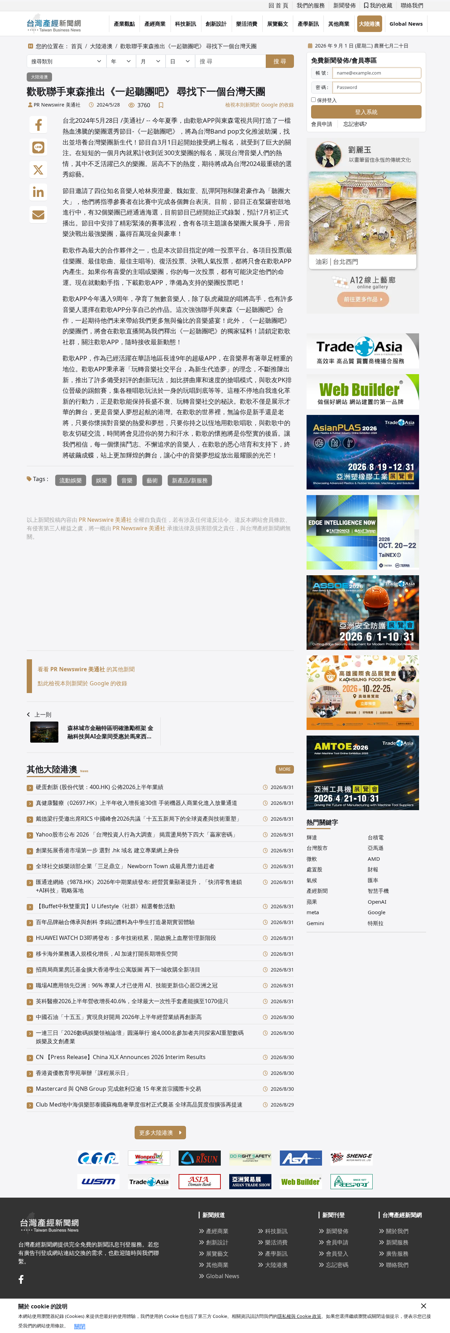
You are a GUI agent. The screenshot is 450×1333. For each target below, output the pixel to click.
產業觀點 (124, 23)
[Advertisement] (160, 601)
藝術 (152, 480)
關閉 (79, 1326)
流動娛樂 (70, 480)
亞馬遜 (376, 847)
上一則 (42, 714)
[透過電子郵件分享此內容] (38, 215)
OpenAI (377, 901)
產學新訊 (308, 23)
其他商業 (338, 23)
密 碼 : (322, 87)
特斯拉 (376, 923)
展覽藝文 (277, 23)
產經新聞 (317, 890)
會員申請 (321, 123)
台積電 (376, 837)
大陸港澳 (369, 23)
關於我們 (397, 1231)
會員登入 (337, 1253)
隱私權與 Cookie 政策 (299, 1316)
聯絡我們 (412, 5)
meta (313, 912)
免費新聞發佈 (330, 60)
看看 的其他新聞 (86, 669)
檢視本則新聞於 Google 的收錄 (259, 104)
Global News (406, 23)
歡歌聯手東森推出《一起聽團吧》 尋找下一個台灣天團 (188, 46)
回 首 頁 (278, 5)
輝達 (312, 837)
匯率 (373, 880)
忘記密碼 (337, 1265)
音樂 (127, 480)
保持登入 (326, 100)
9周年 (120, 298)
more (285, 769)
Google (376, 912)
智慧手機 (378, 890)
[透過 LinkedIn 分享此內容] (38, 192)
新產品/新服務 (190, 480)
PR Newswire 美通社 (57, 104)
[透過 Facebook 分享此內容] (38, 125)
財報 (373, 869)
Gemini (315, 923)
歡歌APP (75, 358)
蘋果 (312, 901)
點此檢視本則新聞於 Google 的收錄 (82, 683)
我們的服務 (311, 5)
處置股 (314, 869)
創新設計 (216, 23)
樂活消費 (246, 23)
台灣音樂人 (247, 152)
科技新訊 (185, 23)
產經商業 (155, 23)
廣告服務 (397, 1253)
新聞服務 (397, 1242)
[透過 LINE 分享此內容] (38, 147)
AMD (374, 858)
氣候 (312, 880)
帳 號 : (322, 73)
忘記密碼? (355, 123)
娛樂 (101, 480)
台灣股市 (317, 847)
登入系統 (366, 112)
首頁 (76, 46)
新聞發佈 (344, 5)
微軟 (312, 858)
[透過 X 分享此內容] (38, 170)
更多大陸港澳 (156, 1132)
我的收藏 (380, 5)
